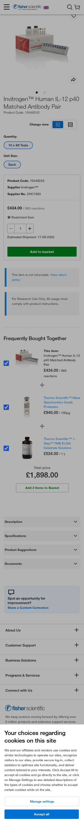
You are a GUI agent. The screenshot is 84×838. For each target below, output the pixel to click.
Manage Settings (42, 801)
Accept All (41, 814)
